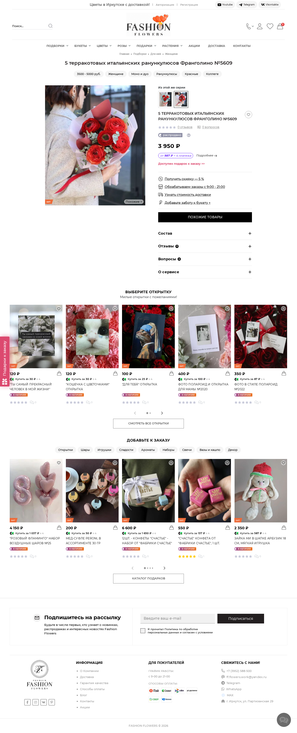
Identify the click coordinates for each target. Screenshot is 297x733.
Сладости (126, 450)
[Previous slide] (48, 145)
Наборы (168, 450)
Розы (122, 46)
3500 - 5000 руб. (88, 74)
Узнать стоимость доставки (188, 195)
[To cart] (59, 373)
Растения (170, 46)
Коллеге (212, 74)
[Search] (50, 26)
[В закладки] (248, 114)
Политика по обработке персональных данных (173, 631)
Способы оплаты (92, 689)
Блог (83, 695)
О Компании (89, 671)
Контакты (242, 46)
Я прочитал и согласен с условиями (180, 631)
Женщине (171, 53)
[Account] (259, 26)
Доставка (216, 46)
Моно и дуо (139, 74)
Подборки (55, 46)
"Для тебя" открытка (139, 384)
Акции (194, 46)
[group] (165, 99)
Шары (85, 450)
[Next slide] (142, 145)
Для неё (156, 53)
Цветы (102, 46)
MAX (230, 695)
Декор (233, 450)
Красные (191, 74)
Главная (124, 53)
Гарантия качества (94, 683)
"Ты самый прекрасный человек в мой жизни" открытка (31, 389)
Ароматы (148, 450)
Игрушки (104, 450)
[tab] (147, 413)
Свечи (187, 450)
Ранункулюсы (166, 74)
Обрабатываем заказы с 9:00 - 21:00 (195, 187)
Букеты (80, 46)
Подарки (144, 46)
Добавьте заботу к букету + (188, 203)
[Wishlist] (270, 26)
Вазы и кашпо (210, 450)
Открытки (65, 450)
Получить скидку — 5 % (184, 179)
